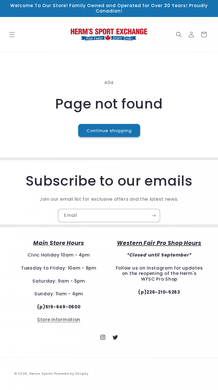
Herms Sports (41, 373)
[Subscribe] (153, 215)
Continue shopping (109, 130)
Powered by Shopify (71, 373)
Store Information (58, 320)
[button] (12, 34)
